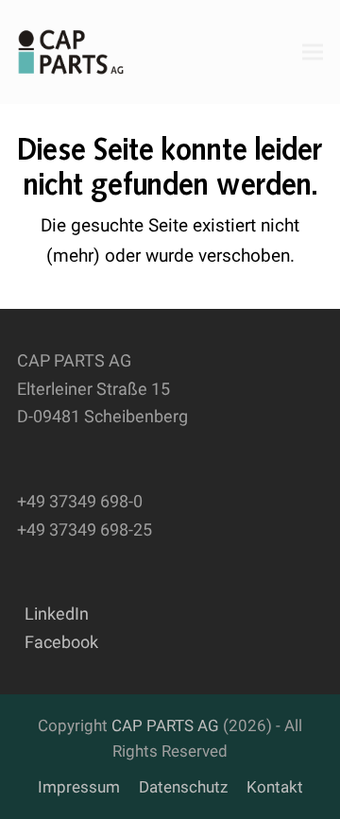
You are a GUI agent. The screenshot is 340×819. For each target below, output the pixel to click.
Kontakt (274, 787)
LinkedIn (53, 613)
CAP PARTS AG (165, 726)
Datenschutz (183, 787)
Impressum (79, 787)
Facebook (57, 642)
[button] (312, 51)
